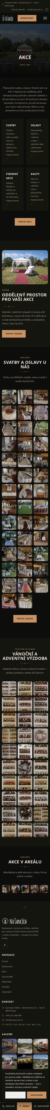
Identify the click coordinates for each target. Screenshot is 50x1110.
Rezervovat (27, 18)
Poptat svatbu (25, 618)
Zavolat (10, 1106)
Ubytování (7, 992)
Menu (26, 1106)
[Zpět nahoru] (25, 906)
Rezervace (6, 981)
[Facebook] (46, 9)
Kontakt (5, 986)
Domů (22, 64)
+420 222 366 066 (18, 9)
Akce (4, 971)
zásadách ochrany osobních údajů (21, 1087)
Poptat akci (25, 222)
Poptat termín (14, 333)
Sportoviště (7, 976)
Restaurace (7, 966)
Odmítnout (15, 1095)
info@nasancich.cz (34, 9)
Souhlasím (37, 1095)
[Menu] (45, 18)
